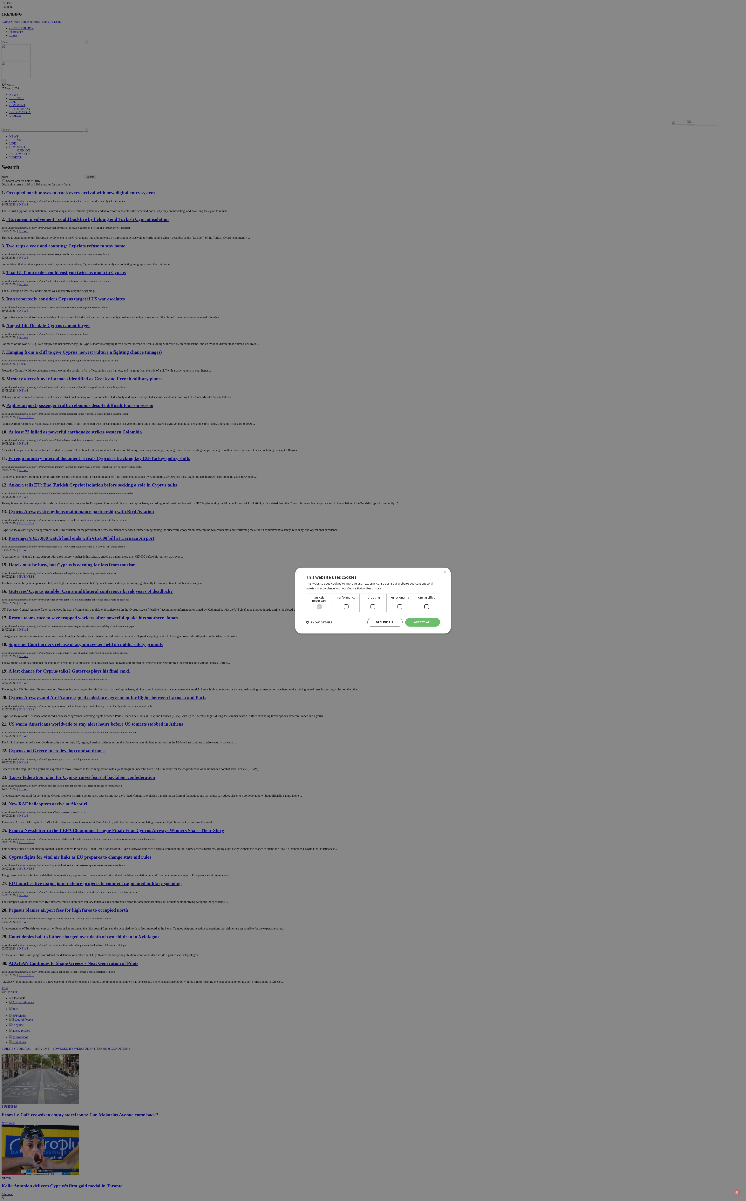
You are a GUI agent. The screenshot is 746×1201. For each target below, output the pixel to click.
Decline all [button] (385, 622)
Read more (373, 588)
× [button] (444, 572)
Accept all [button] (422, 622)
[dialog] (373, 601)
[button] (319, 622)
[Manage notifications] (737, 1192)
